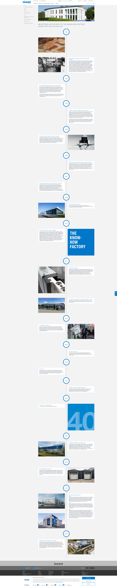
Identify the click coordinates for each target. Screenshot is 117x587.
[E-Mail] (62, 564)
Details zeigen (69, 585)
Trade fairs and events (27, 12)
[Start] (27, 2)
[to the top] (116, 295)
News (25, 14)
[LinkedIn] (55, 564)
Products (40, 3)
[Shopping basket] (91, 3)
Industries (36, 3)
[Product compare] (88, 3)
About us (52, 3)
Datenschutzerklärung (59, 582)
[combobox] (91, 1)
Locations (25, 10)
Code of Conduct (26, 21)
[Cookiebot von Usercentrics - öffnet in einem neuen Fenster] (27, 585)
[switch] (47, 585)
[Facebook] (60, 564)
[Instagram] (93, 568)
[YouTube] (89, 568)
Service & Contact (46, 3)
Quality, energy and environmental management (29, 17)
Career (56, 3)
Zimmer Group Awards (27, 19)
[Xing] (57, 564)
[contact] (116, 292)
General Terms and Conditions (28, 23)
